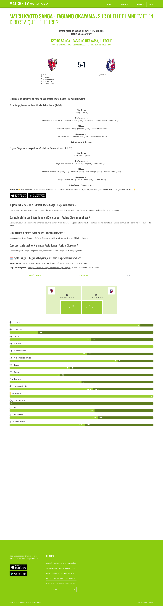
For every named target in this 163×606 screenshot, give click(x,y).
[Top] (156, 601)
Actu (151, 4)
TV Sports (124, 4)
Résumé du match (35, 275)
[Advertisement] (81, 471)
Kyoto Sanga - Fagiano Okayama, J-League (81, 40)
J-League (115, 210)
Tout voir (52, 589)
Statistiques (130, 275)
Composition (83, 275)
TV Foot (109, 4)
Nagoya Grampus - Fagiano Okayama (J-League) (49, 268)
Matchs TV (29, 3)
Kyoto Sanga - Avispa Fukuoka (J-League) (41, 263)
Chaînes (139, 4)
